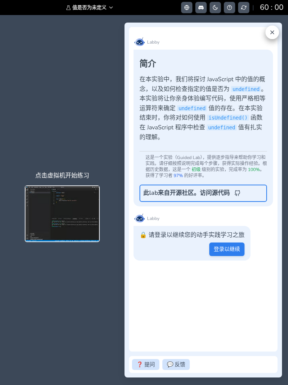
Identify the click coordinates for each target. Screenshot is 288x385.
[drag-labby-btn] (120, 200)
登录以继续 (227, 249)
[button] (90, 7)
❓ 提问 (145, 364)
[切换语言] (186, 7)
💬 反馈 (176, 364)
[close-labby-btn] (272, 32)
